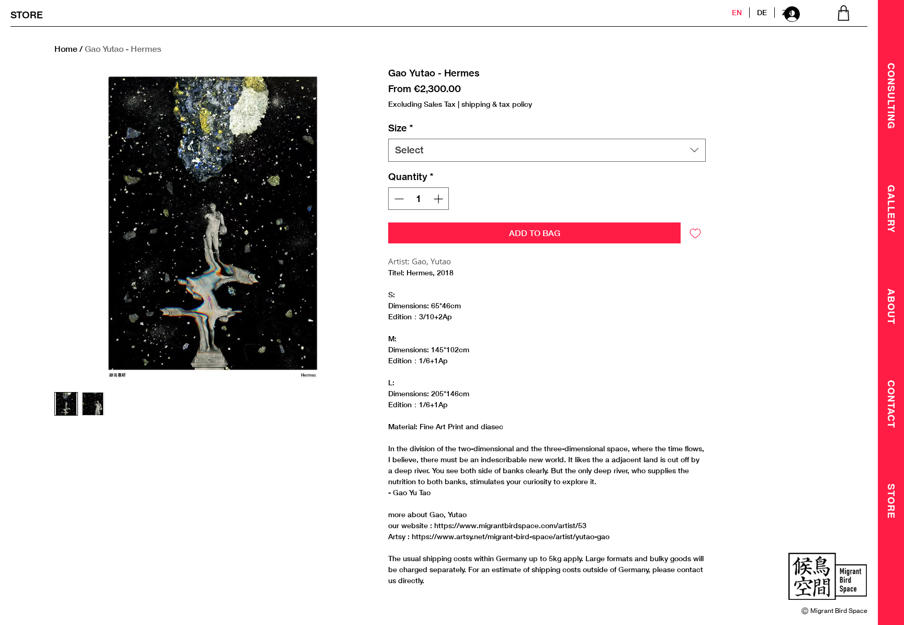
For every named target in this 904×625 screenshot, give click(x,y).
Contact (891, 404)
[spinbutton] (418, 198)
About (891, 306)
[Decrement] (398, 198)
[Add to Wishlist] (695, 232)
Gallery (891, 209)
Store (891, 501)
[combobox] (546, 150)
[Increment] (439, 198)
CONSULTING (891, 96)
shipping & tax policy (496, 103)
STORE (26, 15)
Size (400, 128)
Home (65, 48)
